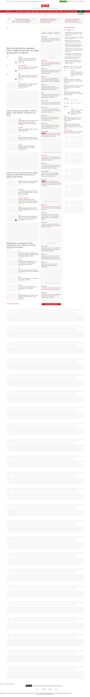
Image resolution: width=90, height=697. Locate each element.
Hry (32, 1)
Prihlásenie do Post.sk (4, 693)
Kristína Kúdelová (21, 150)
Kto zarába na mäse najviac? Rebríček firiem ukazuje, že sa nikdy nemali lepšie (28, 270)
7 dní (73, 29)
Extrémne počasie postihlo (46, 157)
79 (27, 140)
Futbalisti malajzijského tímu (47, 125)
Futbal (71, 66)
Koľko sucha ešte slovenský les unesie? (49, 264)
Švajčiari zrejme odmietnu (46, 70)
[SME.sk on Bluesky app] (48, 692)
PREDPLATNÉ (63, 1)
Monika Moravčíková (9, 248)
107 (25, 210)
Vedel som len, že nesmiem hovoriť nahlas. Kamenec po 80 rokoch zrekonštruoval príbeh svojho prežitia (22, 175)
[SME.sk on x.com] (43, 692)
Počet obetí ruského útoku (51, 181)
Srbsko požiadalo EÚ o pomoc (47, 214)
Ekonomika (39, 13)
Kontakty (34, 685)
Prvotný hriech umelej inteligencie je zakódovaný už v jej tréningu (27, 287)
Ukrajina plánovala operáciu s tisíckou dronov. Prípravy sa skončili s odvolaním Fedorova (27, 85)
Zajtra (68, 103)
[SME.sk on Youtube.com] (46, 692)
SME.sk (7, 11)
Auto (65, 11)
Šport (44, 11)
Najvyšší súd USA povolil (46, 78)
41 (12, 54)
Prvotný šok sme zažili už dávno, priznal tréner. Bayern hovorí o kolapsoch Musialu (73, 87)
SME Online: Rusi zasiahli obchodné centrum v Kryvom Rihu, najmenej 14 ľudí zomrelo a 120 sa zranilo (28, 218)
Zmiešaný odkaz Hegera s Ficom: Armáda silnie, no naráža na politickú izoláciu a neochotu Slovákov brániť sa (28, 201)
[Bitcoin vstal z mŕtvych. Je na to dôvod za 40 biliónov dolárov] (11, 279)
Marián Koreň (20, 265)
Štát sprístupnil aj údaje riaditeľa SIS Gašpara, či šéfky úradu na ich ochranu (28, 208)
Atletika (71, 68)
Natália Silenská (20, 203)
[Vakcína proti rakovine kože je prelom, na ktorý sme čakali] (11, 130)
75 (14, 178)
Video (51, 13)
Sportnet (11, 693)
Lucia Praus (8, 54)
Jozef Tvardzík (20, 281)
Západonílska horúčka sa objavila (48, 294)
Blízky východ (33, 13)
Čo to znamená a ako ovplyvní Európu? (48, 21)
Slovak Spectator (16, 693)
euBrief (61, 11)
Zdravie (77, 11)
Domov (22, 11)
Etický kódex (51, 685)
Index (37, 11)
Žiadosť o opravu (67, 693)
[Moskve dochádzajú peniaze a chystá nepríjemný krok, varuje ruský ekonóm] (11, 139)
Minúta (17, 11)
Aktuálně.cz (20, 140)
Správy (7, 1)
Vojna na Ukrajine (21, 13)
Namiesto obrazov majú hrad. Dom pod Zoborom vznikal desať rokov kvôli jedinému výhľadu (73, 62)
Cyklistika (66, 68)
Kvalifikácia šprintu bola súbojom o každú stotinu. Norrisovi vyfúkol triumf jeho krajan (73, 81)
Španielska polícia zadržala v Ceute (48, 256)
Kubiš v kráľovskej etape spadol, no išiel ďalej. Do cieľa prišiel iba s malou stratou (77, 74)
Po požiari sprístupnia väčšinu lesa (48, 86)
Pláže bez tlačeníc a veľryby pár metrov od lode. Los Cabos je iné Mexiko (28, 181)
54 (25, 272)
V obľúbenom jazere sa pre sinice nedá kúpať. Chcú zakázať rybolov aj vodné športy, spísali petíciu (28, 192)
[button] (79, 11)
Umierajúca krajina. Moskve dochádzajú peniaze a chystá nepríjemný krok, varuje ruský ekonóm (73, 34)
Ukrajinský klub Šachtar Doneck (48, 247)
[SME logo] (45, 5)
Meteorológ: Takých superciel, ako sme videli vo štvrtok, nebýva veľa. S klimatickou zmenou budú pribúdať (28, 122)
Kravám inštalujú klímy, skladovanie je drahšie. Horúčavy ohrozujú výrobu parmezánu (28, 296)
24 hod (69, 29)
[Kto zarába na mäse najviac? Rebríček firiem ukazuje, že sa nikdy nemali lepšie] (11, 271)
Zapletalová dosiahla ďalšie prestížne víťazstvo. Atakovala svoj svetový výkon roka (27, 60)
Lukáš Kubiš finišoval (46, 173)
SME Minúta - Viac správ (51, 304)
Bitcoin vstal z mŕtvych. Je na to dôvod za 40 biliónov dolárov (28, 279)
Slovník (30, 1)
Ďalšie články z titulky (13, 303)
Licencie (62, 693)
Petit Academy (40, 693)
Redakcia (38, 685)
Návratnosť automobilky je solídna (48, 165)
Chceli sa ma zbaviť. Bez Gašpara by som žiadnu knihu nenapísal (23, 21)
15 (27, 289)
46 (25, 220)
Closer (15, 13)
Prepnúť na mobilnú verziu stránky (7, 684)
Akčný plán (58, 693)
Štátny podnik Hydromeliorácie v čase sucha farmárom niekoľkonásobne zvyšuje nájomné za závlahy (27, 263)
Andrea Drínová (20, 88)
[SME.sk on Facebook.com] (42, 692)
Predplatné (46, 685)
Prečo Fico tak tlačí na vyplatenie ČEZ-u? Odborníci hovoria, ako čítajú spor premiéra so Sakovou (22, 50)
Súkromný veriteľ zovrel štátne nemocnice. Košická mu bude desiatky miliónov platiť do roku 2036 (74, 50)
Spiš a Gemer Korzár (22, 65)
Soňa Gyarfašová (9, 178)
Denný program (77, 68)
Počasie (66, 98)
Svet (41, 11)
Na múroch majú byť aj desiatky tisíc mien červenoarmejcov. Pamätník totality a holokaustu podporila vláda (28, 254)
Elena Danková (20, 195)
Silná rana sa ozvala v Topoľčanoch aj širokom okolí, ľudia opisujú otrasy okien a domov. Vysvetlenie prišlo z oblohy (74, 45)
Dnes (65, 103)
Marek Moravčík (9, 116)
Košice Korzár (21, 189)
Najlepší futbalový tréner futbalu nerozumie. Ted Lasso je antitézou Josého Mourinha (26, 147)
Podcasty (27, 13)
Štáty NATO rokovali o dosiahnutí (48, 62)
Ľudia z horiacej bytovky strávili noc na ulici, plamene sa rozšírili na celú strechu (77, 112)
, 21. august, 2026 (37, 8)
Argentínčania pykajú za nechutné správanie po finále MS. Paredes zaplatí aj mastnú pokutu (73, 93)
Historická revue (46, 13)
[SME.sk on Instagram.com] (45, 692)
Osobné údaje (46, 693)
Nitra (19, 251)
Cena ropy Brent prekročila (47, 109)
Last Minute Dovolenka (24, 1)
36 (25, 281)
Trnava (65, 122)
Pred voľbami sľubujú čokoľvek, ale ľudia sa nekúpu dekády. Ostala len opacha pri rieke (72, 119)
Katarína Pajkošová (21, 299)
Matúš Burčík (20, 210)
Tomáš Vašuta (20, 272)
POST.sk (81, 13)
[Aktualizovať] (51, 29)
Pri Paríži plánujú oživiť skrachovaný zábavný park (51, 207)
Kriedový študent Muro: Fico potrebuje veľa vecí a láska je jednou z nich (28, 67)
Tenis (80, 66)
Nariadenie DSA (52, 693)
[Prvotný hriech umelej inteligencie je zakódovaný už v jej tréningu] (11, 288)
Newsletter (61, 13)
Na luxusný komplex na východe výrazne (50, 224)
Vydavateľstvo (23, 693)
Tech (69, 11)
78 (14, 116)
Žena (72, 11)
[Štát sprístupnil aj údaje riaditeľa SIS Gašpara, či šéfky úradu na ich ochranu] (11, 209)
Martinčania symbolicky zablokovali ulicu (50, 117)
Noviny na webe (17, 1)
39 (26, 257)
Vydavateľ (42, 685)
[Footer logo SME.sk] (29, 686)
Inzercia (27, 693)
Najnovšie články (9, 13)
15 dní (75, 103)
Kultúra (56, 11)
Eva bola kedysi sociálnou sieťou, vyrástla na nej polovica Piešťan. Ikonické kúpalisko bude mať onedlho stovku (73, 126)
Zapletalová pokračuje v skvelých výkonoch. (50, 134)
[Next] (59, 33)
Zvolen (72, 108)
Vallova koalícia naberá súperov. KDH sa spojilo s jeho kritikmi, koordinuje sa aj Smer (21, 113)
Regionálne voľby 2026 (37, 1)
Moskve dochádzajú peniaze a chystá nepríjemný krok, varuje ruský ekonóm (28, 138)
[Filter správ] (60, 29)
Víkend (79, 103)
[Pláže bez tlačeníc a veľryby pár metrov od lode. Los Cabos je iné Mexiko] (11, 184)
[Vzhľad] (76, 1)
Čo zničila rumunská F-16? (47, 287)
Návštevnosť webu (33, 693)
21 (25, 195)
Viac (43, 1)
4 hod (65, 29)
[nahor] (63, 686)
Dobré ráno (56, 13)
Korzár (65, 116)
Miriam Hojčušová (21, 257)
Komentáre (50, 11)
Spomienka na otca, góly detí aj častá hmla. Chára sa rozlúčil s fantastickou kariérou (27, 77)
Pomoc (55, 685)
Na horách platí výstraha (46, 102)
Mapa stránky (60, 685)
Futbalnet (76, 66)
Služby (11, 1)
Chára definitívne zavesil (46, 38)
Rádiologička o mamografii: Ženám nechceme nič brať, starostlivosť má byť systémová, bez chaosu (21, 245)
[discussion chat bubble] (25, 79)
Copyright (40, 694)
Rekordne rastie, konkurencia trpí (73, 21)
